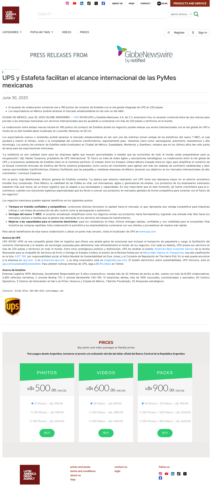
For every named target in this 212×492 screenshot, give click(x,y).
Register (179, 32)
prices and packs (80, 466)
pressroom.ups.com (53, 260)
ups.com (28, 260)
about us (117, 3)
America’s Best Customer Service (174, 248)
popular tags (40, 32)
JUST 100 (20, 256)
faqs (131, 3)
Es (163, 3)
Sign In (202, 32)
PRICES (84, 32)
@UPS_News (103, 263)
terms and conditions (83, 471)
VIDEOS (66, 32)
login (117, 471)
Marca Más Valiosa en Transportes (163, 252)
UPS (76, 117)
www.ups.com (147, 231)
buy (47, 433)
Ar (166, 3)
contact (145, 3)
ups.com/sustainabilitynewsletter (21, 263)
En (159, 3)
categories (10, 32)
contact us (121, 466)
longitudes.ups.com (115, 260)
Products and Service (190, 3)
